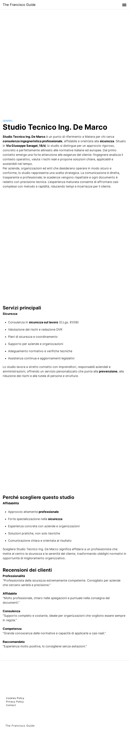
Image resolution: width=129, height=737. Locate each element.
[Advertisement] (64, 61)
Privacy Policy (15, 701)
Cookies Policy (15, 698)
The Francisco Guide (19, 4)
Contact (11, 705)
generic (8, 120)
